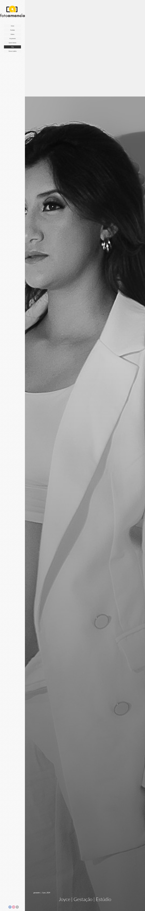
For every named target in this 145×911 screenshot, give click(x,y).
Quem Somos (12, 42)
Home (12, 26)
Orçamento (12, 38)
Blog (12, 47)
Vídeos (12, 34)
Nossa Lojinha (12, 51)
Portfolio (12, 30)
